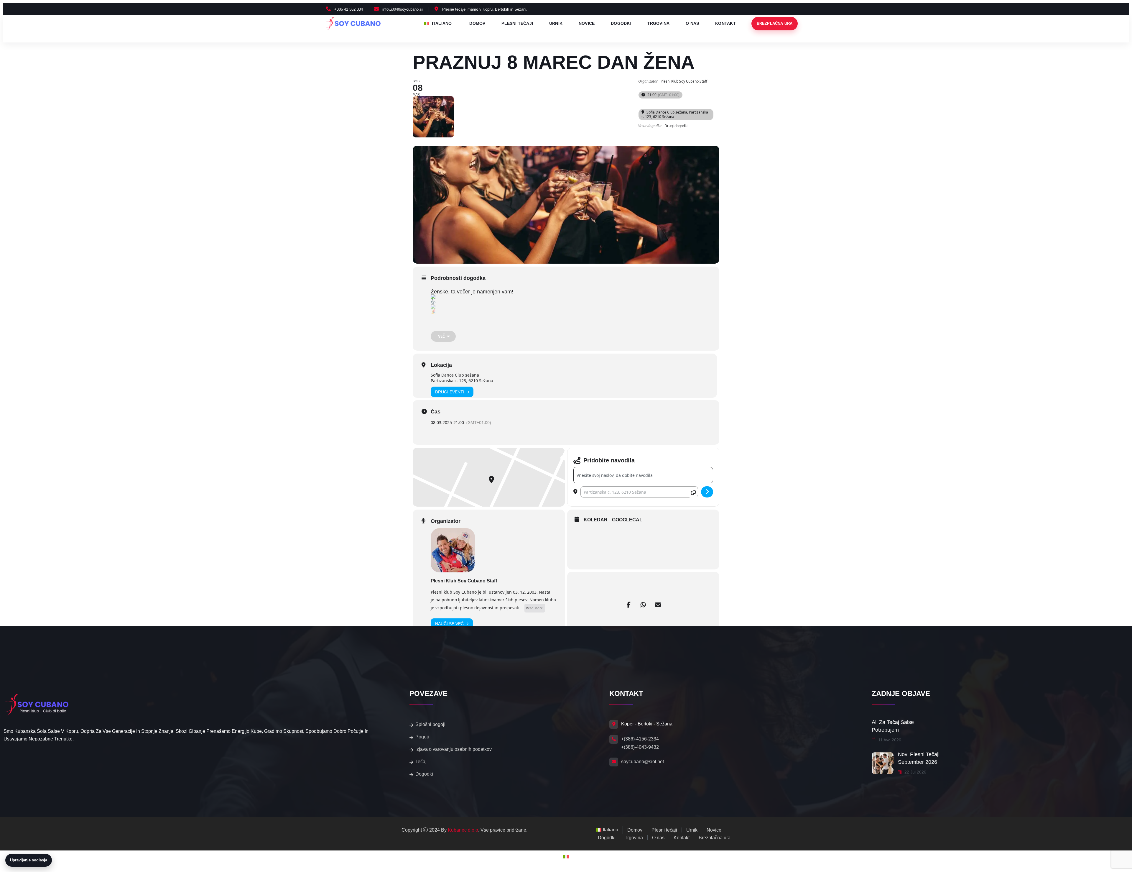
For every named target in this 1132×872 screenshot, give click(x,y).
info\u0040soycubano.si (402, 9)
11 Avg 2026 (889, 740)
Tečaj (421, 761)
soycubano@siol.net (642, 761)
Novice (587, 23)
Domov (477, 23)
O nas (692, 23)
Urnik (555, 23)
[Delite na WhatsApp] (643, 604)
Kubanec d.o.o (463, 829)
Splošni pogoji (430, 724)
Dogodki (621, 23)
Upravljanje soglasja (28, 860)
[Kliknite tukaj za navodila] (707, 491)
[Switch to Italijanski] (566, 857)
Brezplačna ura (775, 24)
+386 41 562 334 (348, 9)
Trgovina (658, 23)
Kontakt (725, 23)
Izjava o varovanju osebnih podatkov (453, 749)
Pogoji (422, 736)
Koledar (596, 519)
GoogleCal (627, 519)
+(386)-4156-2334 (640, 738)
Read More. (535, 608)
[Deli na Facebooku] (628, 604)
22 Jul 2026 (914, 772)
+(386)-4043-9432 (640, 747)
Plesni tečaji (517, 23)
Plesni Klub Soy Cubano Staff (464, 580)
